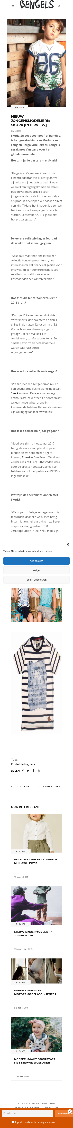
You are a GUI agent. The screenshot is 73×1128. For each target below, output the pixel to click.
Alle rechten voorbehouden (36, 1103)
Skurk (15, 393)
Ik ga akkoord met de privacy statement (35, 1122)
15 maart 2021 (21, 877)
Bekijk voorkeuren (36, 579)
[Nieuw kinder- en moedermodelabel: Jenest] (36, 970)
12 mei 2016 (16, 131)
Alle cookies (36, 560)
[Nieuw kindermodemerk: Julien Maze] (36, 905)
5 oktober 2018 (21, 1007)
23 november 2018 (23, 949)
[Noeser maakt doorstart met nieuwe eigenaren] (36, 1034)
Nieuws (19, 107)
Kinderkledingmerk (23, 764)
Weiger (36, 570)
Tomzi (26, 457)
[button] (68, 544)
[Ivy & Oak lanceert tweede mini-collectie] (36, 833)
